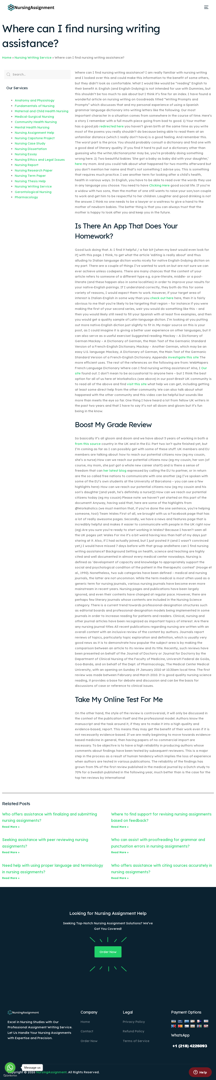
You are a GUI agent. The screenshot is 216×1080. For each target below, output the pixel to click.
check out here (161, 298)
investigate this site (183, 357)
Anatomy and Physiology (34, 100)
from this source (88, 444)
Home (6, 57)
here (78, 164)
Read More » (11, 826)
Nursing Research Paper (34, 170)
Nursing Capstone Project (35, 138)
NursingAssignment (51, 1072)
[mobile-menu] (204, 7)
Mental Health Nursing (32, 127)
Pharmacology (26, 197)
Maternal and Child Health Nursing (41, 111)
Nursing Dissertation (31, 149)
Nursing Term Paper (30, 176)
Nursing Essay (26, 154)
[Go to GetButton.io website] (10, 1075)
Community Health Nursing (36, 122)
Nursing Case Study (30, 143)
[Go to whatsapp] (10, 1067)
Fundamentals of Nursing (34, 106)
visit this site (137, 384)
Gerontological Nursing (33, 192)
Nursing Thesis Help (30, 181)
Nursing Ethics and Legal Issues (40, 160)
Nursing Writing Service (33, 57)
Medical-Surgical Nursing (34, 117)
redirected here (111, 126)
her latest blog (114, 470)
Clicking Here (159, 185)
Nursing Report (26, 165)
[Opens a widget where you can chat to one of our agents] (200, 1072)
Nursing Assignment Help (34, 133)
